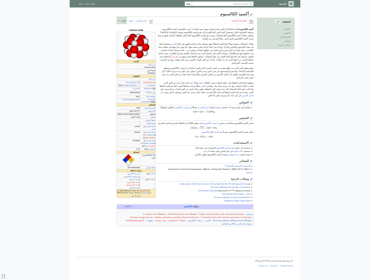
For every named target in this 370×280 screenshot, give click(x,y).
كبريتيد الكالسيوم (133, 174)
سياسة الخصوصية (286, 266)
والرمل (225, 60)
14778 (137, 89)
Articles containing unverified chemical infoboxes (177, 217)
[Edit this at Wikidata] (127, 82)
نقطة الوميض (150, 168)
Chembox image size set (141, 217)
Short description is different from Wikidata (232, 220)
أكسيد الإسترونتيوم (133, 185)
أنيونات (152, 174)
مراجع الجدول (136, 196)
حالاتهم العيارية (146, 193)
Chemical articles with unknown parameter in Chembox (226, 217)
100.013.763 (135, 82)
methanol (144, 143)
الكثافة (152, 117)
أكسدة (216, 132)
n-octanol (151, 146)
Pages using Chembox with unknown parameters (221, 214)
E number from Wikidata (154, 214)
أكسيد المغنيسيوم (133, 182)
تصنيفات (249, 214)
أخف (277, 22)
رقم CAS (151, 79)
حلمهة (218, 107)
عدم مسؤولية (263, 266)
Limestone (173, 220)
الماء (153, 129)
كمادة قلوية (238, 151)
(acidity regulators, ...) (131, 85)
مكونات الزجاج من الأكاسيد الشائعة (236, 224)
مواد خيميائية (161, 220)
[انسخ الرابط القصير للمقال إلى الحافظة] (251, 15)
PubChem (148, 89)
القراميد (175, 56)
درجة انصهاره (234, 154)
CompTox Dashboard (148, 101)
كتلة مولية (151, 111)
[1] (249, 172)
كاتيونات (152, 179)
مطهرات (149, 220)
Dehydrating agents (135, 220)
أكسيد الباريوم (135, 188)
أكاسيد (208, 220)
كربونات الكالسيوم (211, 123)
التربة (187, 50)
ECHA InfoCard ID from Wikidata (182, 214)
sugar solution (149, 138)
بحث (188, 4)
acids (145, 135)
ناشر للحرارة (203, 107)
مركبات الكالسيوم (195, 220)
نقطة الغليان (150, 123)
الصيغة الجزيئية (150, 108)
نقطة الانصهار (150, 120)
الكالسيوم (206, 132)
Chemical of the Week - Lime (237, 194)
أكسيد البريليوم (134, 179)
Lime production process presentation (233, 197)
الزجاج (206, 151)
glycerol (151, 135)
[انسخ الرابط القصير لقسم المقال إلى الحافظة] (251, 103)
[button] (291, 3)
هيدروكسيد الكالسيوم (132, 176)
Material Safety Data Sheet (238, 201)
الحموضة (152, 149)
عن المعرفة (274, 266)
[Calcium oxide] (136, 46)
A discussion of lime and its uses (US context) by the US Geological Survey (214, 184)
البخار (203, 86)
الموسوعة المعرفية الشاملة (238, 166)
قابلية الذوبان (150, 126)
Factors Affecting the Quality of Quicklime (231, 187)
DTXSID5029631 (133, 100)
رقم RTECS (150, 93)
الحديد (174, 44)
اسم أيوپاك (151, 65)
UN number (150, 97)
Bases (183, 220)
